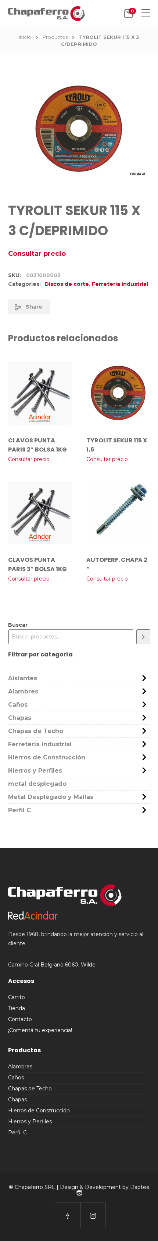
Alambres (23, 691)
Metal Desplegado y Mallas (50, 796)
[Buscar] (143, 636)
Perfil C (19, 810)
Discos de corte (66, 284)
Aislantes (22, 678)
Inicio (25, 37)
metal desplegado (37, 783)
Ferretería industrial (120, 284)
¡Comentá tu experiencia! (40, 1030)
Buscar (18, 624)
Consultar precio (37, 254)
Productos (55, 37)
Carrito (16, 997)
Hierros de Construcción (46, 757)
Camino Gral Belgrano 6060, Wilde (52, 964)
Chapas (19, 717)
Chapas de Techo (35, 731)
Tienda (16, 1008)
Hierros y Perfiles (35, 770)
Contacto (20, 1019)
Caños (18, 704)
